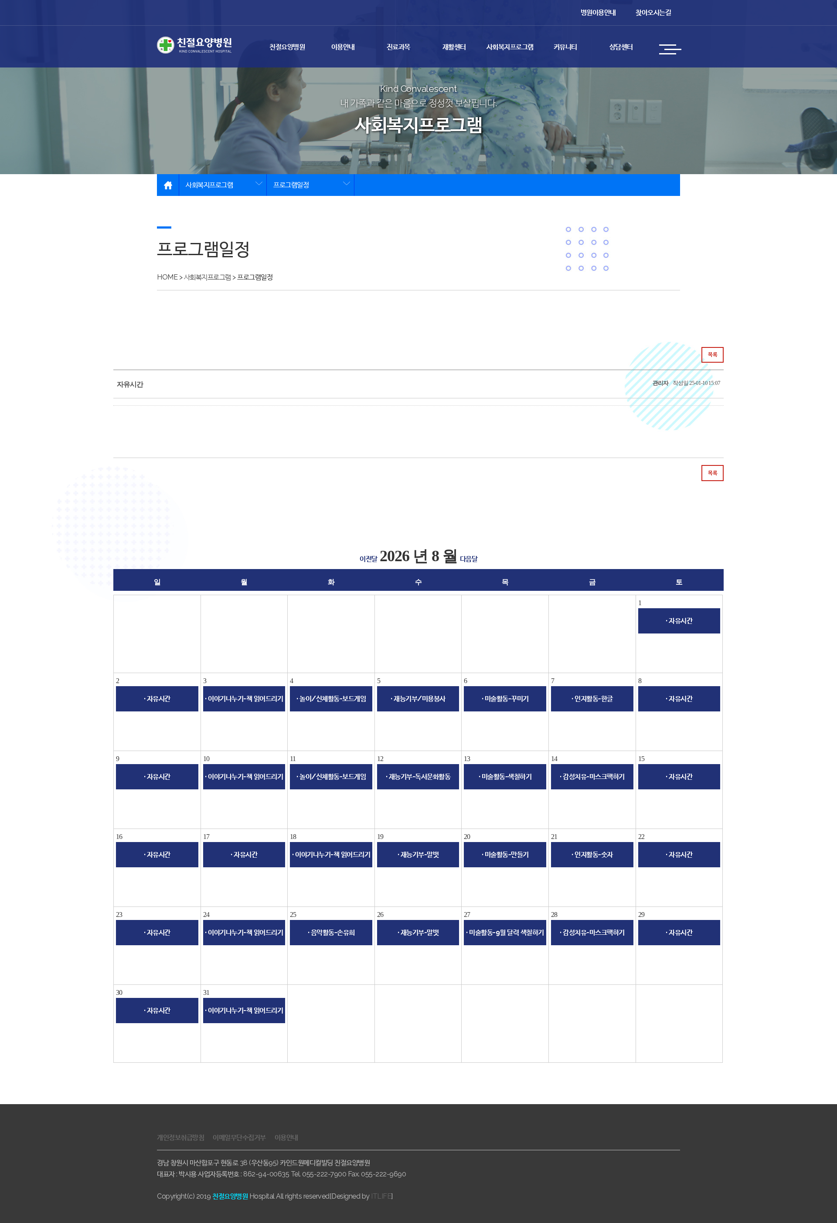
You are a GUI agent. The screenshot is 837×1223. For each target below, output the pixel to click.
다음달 (469, 559)
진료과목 (398, 47)
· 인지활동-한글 (592, 698)
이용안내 (343, 47)
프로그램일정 (291, 185)
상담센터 (621, 47)
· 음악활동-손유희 (331, 932)
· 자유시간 (679, 621)
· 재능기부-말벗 (418, 854)
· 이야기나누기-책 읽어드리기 (244, 698)
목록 (712, 354)
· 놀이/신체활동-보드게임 (331, 698)
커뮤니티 (565, 47)
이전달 (369, 559)
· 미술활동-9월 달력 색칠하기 (505, 932)
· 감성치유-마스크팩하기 (592, 776)
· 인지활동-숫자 (592, 854)
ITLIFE (381, 1196)
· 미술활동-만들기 (505, 854)
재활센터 (454, 47)
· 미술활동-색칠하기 (505, 776)
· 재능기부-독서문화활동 (418, 776)
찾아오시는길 (653, 12)
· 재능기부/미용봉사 (418, 698)
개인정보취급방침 (180, 1137)
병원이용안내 (598, 12)
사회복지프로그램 (510, 47)
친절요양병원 (287, 47)
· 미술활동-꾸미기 (505, 698)
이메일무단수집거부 (239, 1137)
